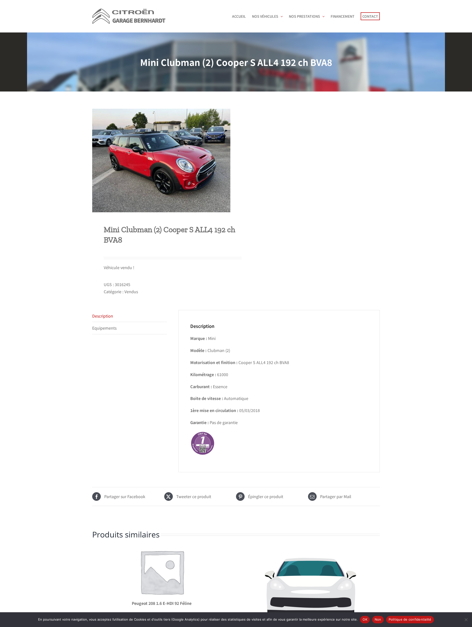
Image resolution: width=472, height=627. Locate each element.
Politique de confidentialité (410, 619)
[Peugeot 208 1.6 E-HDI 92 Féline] (161, 571)
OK (365, 619)
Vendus (131, 291)
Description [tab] (102, 316)
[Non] (465, 619)
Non (378, 619)
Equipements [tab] (104, 328)
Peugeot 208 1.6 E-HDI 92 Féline (162, 603)
